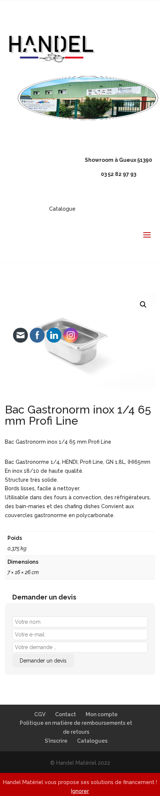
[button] (143, 304)
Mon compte (102, 714)
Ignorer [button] (80, 791)
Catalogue (62, 209)
